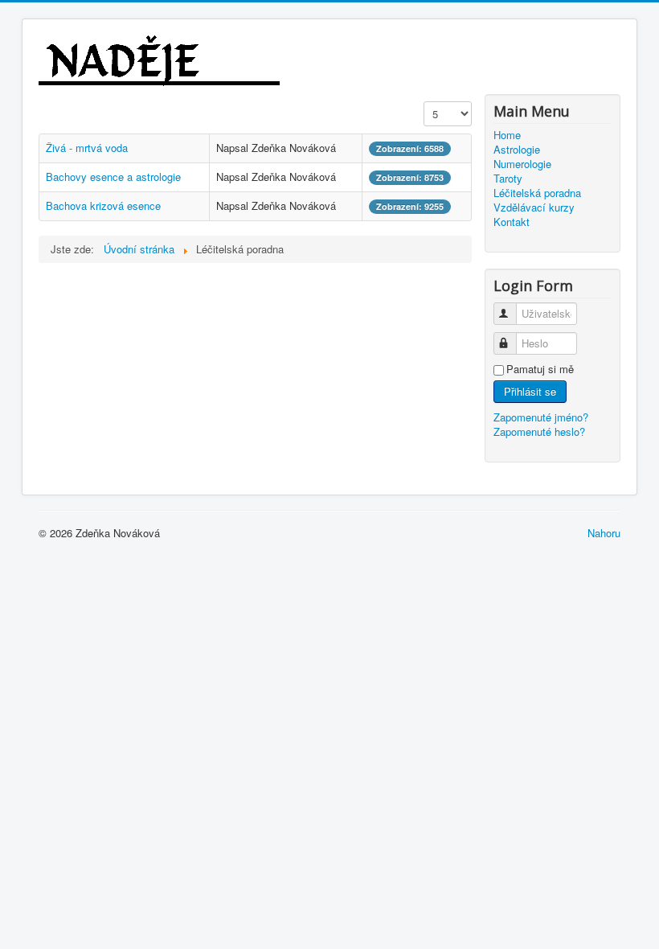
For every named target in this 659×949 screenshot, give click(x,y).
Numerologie (522, 164)
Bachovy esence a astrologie (113, 176)
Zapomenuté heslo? (539, 431)
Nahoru (603, 532)
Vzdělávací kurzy (534, 207)
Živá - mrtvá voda (87, 147)
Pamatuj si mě (540, 369)
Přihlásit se (530, 391)
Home (507, 135)
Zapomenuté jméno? (540, 417)
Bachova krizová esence (103, 205)
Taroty (507, 178)
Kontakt (511, 222)
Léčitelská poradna (537, 193)
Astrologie (516, 149)
